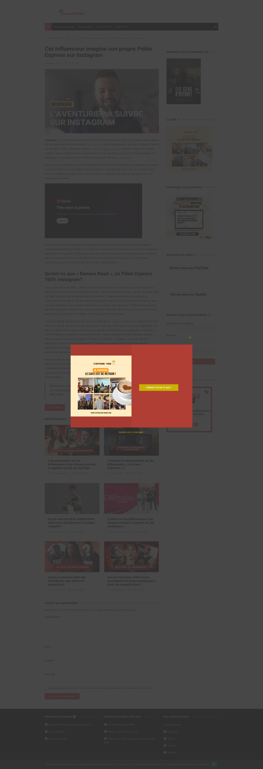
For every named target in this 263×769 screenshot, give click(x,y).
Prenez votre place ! (158, 387)
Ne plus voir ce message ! (131, 432)
